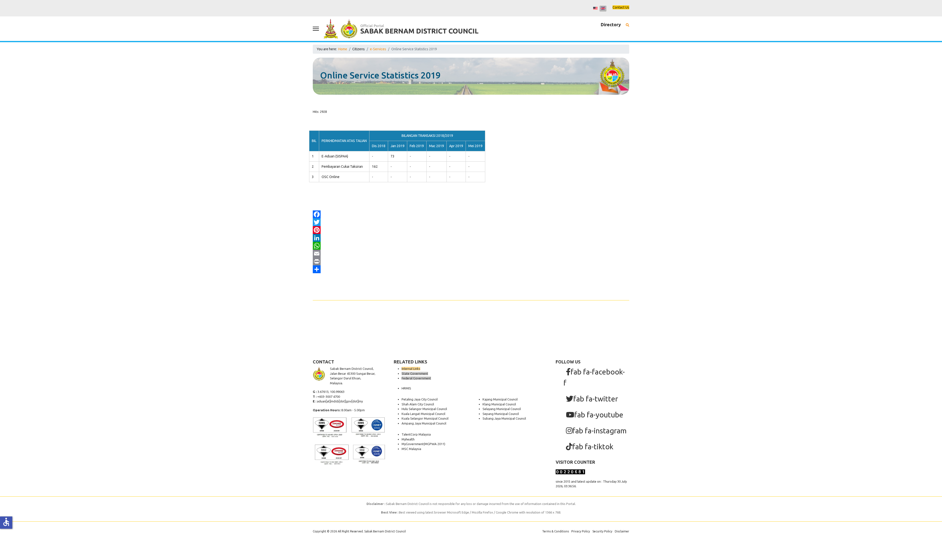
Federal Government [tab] (416, 378)
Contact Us (621, 7)
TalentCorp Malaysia (416, 434)
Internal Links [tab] (411, 368)
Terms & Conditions (555, 531)
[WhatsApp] (471, 246)
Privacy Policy (580, 531)
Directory (611, 24)
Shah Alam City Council (418, 404)
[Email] (471, 254)
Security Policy (602, 531)
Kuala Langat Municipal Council (423, 413)
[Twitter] (471, 222)
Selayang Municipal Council (502, 409)
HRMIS (406, 388)
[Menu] (316, 29)
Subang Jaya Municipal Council (504, 418)
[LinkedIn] (471, 238)
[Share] (471, 269)
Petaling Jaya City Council (420, 399)
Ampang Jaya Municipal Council (424, 423)
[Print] (471, 261)
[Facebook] (471, 214)
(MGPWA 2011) (434, 444)
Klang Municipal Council (499, 404)
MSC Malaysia (411, 449)
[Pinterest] (471, 230)
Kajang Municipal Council (500, 399)
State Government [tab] (415, 373)
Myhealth (408, 439)
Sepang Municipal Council (501, 413)
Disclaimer (622, 531)
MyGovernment (413, 444)
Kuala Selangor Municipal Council (425, 418)
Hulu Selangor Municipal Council (424, 409)
